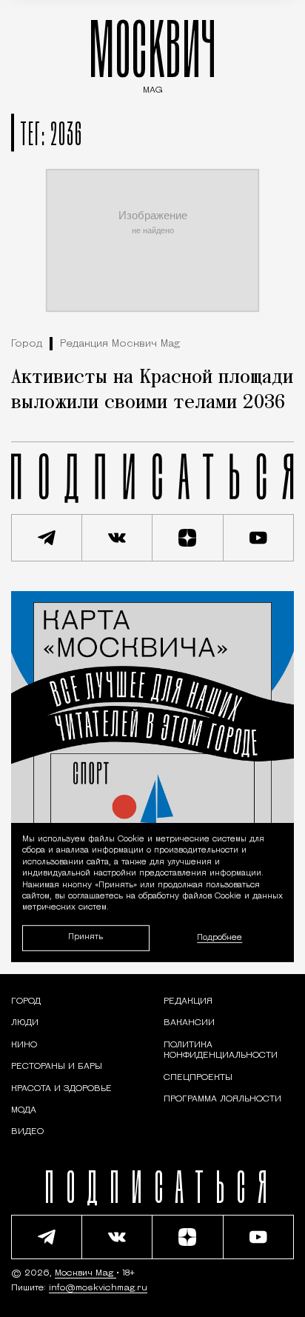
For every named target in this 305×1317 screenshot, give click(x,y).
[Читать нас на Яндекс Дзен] (188, 537)
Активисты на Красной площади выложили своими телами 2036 (152, 390)
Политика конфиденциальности (221, 1050)
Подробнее (219, 938)
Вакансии (189, 1022)
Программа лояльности (222, 1099)
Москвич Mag (85, 1273)
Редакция (188, 1001)
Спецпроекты (198, 1077)
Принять (85, 937)
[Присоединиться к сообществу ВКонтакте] (117, 537)
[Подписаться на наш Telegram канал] (46, 537)
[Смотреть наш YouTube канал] (259, 537)
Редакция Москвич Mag (120, 344)
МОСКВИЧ (152, 53)
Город (26, 344)
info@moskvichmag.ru (98, 1288)
